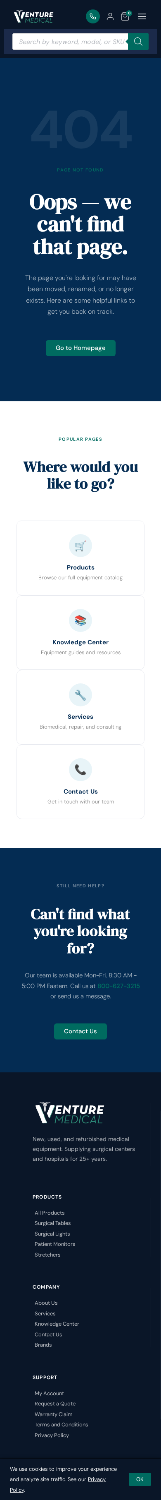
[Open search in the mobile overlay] (80, 41)
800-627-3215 (118, 986)
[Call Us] (93, 16)
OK (140, 1479)
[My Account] (110, 16)
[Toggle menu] (142, 16)
